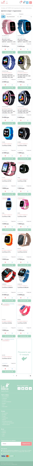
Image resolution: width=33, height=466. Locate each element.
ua (7, 3)
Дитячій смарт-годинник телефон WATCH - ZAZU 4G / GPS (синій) (24, 41)
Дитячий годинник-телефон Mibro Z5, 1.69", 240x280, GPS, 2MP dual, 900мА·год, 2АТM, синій (24, 112)
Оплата (3, 416)
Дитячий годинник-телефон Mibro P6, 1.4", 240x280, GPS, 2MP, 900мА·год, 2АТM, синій (8, 76)
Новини (4, 431)
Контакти (4, 400)
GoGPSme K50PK (22, 323)
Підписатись (26, 443)
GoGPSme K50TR (6, 358)
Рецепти (4, 432)
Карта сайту (4, 406)
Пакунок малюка (6, 424)
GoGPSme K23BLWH (23, 287)
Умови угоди (14, 464)
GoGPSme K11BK (22, 181)
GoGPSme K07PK (6, 181)
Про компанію (5, 396)
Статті (3, 434)
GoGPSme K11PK (22, 216)
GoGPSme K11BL (6, 216)
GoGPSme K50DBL (7, 323)
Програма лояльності (7, 421)
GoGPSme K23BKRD (7, 287)
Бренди (4, 403)
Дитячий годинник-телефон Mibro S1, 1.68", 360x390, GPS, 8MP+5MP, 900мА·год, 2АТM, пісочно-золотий (24, 76)
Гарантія (4, 419)
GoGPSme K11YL (6, 252)
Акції (3, 405)
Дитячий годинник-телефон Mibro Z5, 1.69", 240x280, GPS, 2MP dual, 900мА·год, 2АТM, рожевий (8, 112)
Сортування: (8, 14)
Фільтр (2, 14)
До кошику (8, 52)
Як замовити (5, 413)
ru (7, 1)
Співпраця (4, 398)
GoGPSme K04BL (6, 145)
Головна (3, 8)
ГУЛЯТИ (9, 8)
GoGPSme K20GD (22, 252)
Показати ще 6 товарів (24, 353)
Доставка (4, 414)
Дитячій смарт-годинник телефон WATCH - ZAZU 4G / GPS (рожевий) (8, 41)
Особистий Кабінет (6, 401)
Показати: (21, 14)
